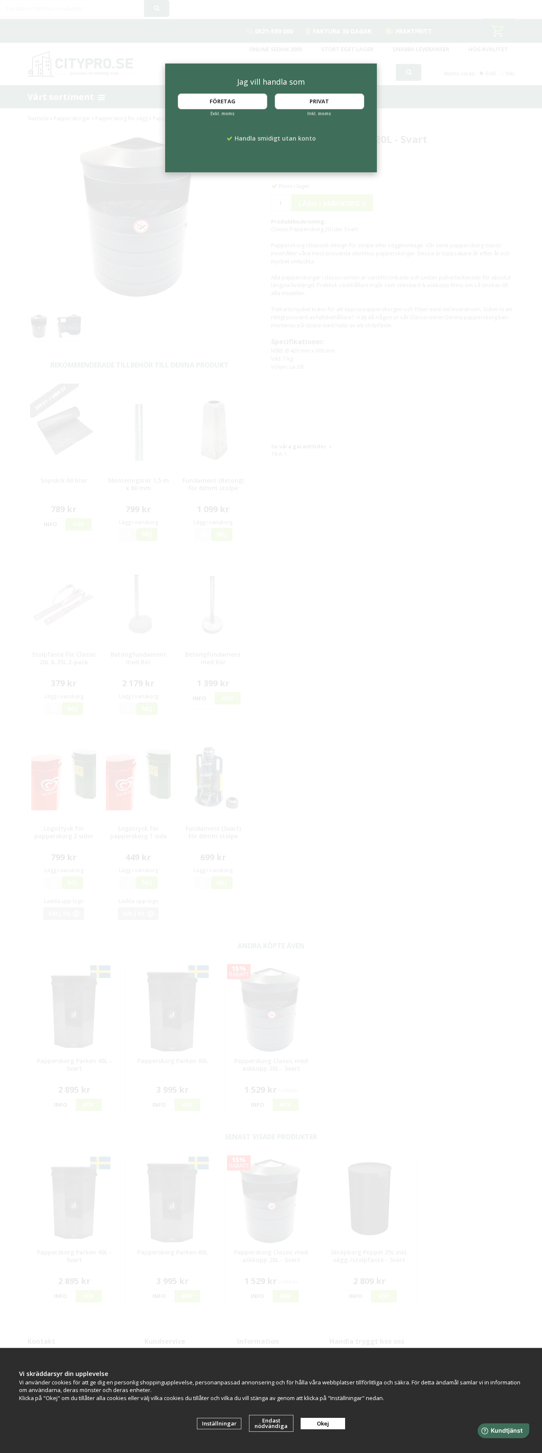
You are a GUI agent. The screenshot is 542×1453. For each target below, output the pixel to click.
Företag (222, 101)
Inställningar (219, 1423)
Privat (319, 101)
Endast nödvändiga (271, 1423)
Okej (323, 1423)
